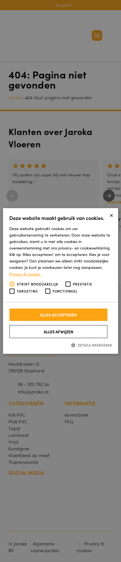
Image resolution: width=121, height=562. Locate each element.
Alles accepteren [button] (58, 315)
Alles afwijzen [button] (58, 331)
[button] (60, 345)
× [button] (111, 214)
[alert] (60, 281)
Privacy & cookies (25, 273)
